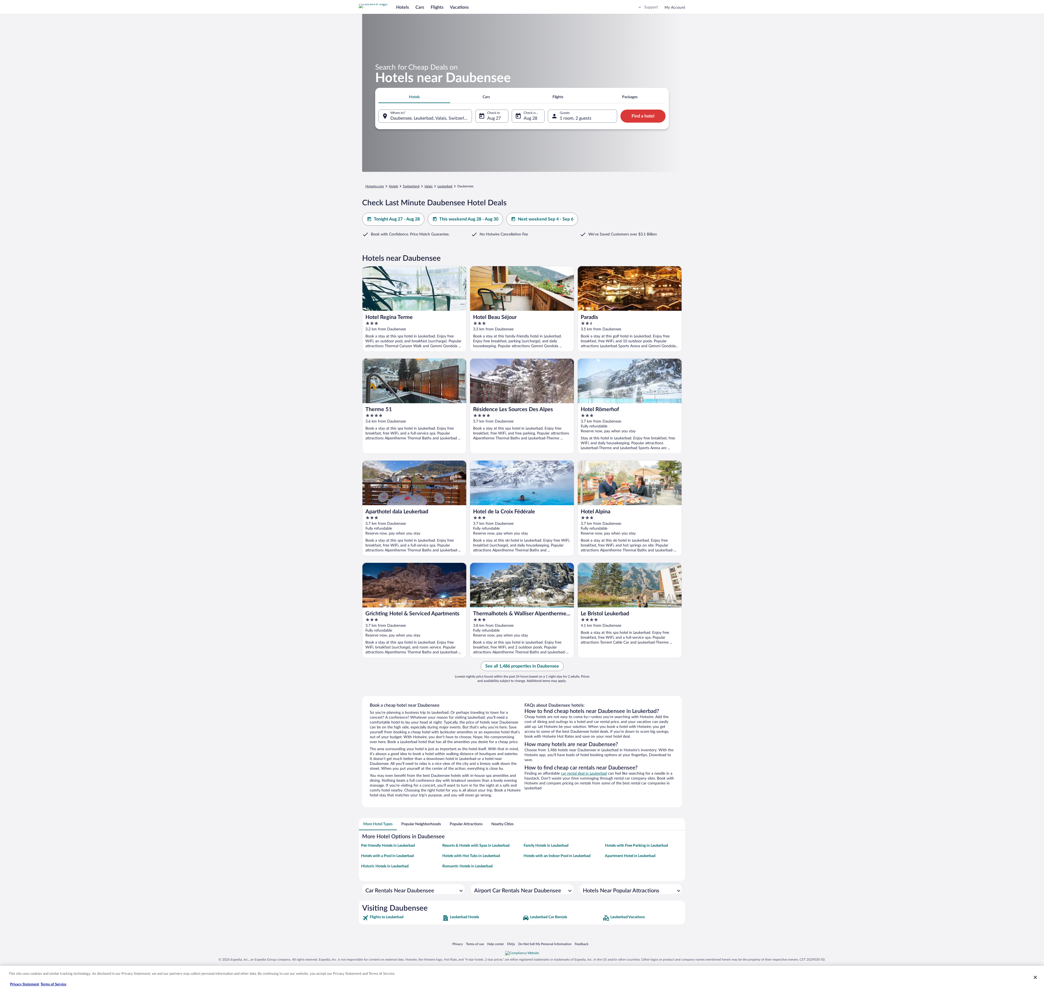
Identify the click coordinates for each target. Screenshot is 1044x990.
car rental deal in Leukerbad (584, 773)
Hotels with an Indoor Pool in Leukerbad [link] (557, 856)
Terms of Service (53, 984)
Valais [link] (428, 186)
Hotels (402, 7)
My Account (674, 8)
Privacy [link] (457, 944)
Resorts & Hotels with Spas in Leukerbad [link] (475, 846)
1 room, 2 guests (575, 118)
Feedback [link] (581, 944)
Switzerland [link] (411, 186)
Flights (437, 7)
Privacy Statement (24, 984)
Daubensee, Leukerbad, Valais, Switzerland (430, 118)
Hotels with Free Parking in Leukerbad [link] (636, 846)
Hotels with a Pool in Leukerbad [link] (387, 856)
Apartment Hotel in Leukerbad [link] (630, 856)
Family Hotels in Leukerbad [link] (546, 846)
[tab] (414, 97)
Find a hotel (643, 116)
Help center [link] (495, 944)
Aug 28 (530, 118)
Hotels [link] (393, 186)
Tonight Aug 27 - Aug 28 (397, 219)
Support (651, 7)
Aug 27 (494, 118)
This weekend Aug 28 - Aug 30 (468, 219)
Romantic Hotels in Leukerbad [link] (467, 866)
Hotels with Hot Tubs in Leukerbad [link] (471, 856)
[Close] (1035, 977)
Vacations (459, 7)
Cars (419, 7)
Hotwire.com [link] (374, 186)
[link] (401, 918)
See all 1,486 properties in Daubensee (522, 666)
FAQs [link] (511, 944)
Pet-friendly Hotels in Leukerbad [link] (388, 846)
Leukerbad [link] (444, 186)
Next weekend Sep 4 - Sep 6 (545, 219)
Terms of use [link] (475, 944)
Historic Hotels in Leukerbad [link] (385, 866)
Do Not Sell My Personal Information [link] (544, 944)
